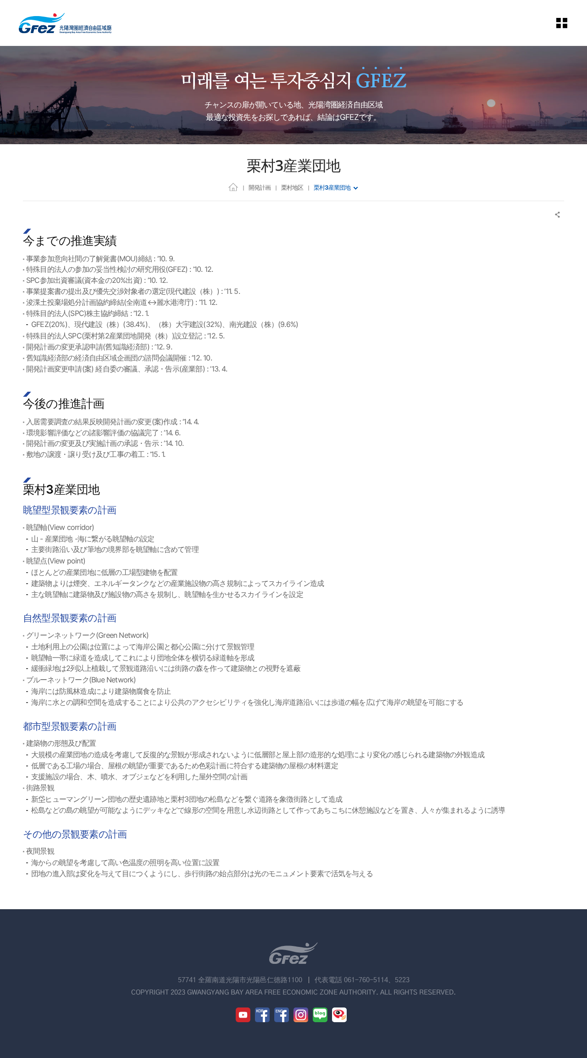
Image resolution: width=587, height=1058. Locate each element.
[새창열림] (243, 1014)
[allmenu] (568, 23)
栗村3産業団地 (332, 187)
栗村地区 (292, 187)
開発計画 (260, 187)
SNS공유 (558, 214)
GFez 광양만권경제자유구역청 (65, 23)
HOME (233, 186)
